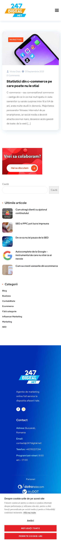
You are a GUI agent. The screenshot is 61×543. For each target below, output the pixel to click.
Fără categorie (9, 311)
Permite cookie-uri (30, 536)
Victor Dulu (14, 71)
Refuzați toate (30, 528)
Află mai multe (29, 513)
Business (6, 296)
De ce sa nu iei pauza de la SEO (32, 237)
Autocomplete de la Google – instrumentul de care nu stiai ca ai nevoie (34, 255)
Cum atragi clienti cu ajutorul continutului (31, 211)
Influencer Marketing (12, 316)
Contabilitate (8, 301)
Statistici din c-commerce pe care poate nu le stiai (29, 83)
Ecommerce (8, 306)
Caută (5, 184)
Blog (4, 290)
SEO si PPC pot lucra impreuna (32, 223)
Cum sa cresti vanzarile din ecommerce (37, 266)
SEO (4, 327)
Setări (30, 520)
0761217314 (34, 449)
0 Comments (13, 75)
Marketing (16, 40)
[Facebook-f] (18, 409)
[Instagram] (23, 409)
